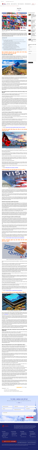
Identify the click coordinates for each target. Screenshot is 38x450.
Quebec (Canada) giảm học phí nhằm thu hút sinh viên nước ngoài (11, 47)
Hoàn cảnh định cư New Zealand (8, 40)
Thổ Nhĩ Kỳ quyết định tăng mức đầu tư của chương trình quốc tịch (11, 43)
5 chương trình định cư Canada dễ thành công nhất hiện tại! (14, 290)
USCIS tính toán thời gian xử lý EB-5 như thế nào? (10, 45)
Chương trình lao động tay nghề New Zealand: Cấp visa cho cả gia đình (15, 127)
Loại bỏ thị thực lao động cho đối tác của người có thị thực (12, 42)
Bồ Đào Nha (6, 314)
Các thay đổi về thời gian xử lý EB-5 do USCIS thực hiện (11, 46)
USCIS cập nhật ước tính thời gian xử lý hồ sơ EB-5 (9, 44)
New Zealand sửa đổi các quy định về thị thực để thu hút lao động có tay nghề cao (15, 41)
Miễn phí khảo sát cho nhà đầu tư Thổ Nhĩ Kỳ (12, 167)
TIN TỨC (6, 31)
